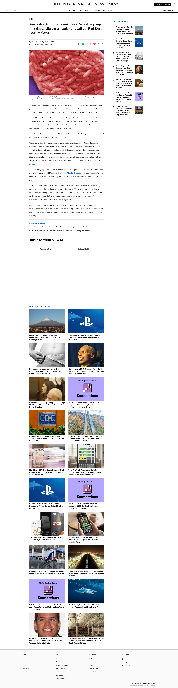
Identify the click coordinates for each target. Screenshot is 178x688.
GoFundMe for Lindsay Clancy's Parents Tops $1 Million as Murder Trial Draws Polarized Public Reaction (47, 405)
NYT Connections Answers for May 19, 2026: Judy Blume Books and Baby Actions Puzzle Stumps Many (46, 607)
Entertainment (108, 10)
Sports (87, 10)
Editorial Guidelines (85, 249)
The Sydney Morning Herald (68, 173)
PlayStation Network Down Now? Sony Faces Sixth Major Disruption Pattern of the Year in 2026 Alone (86, 337)
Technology (96, 10)
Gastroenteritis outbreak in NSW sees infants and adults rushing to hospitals (60, 231)
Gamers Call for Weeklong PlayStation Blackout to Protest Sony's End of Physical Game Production (46, 506)
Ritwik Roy (35, 42)
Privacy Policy (60, 668)
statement (32, 164)
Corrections (59, 675)
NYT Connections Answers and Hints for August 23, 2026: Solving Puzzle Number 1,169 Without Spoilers (84, 506)
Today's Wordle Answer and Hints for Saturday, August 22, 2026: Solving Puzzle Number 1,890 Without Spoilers (84, 472)
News (80, 10)
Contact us (59, 662)
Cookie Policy (60, 672)
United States (93, 672)
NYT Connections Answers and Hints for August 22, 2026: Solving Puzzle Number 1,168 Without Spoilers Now (84, 405)
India (90, 662)
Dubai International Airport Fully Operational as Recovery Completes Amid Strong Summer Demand (86, 573)
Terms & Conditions (62, 665)
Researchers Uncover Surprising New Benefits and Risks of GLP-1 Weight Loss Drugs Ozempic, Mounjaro (45, 371)
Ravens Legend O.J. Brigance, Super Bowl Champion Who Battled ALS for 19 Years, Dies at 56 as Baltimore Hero (86, 371)
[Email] (98, 44)
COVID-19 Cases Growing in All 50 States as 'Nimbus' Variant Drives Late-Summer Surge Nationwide (46, 438)
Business (72, 10)
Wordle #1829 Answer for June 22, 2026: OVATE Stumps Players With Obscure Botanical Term (84, 540)
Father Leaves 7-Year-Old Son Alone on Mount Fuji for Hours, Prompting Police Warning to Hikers (44, 337)
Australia (91, 659)
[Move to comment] (102, 44)
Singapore (92, 665)
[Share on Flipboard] (91, 44)
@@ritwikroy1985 (48, 42)
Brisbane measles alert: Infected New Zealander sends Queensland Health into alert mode (65, 227)
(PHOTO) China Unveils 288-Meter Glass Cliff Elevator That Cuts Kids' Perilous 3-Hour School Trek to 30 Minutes (85, 438)
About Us (59, 659)
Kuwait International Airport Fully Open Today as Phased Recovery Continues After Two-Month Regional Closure (86, 641)
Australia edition (168, 10)
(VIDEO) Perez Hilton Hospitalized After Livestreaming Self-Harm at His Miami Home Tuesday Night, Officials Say (46, 641)
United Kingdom (93, 668)
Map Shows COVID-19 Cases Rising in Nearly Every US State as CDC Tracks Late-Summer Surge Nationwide (47, 472)
